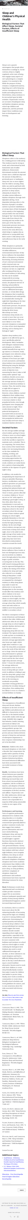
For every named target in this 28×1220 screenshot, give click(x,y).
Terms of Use (14, 1208)
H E (15, 995)
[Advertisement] (14, 48)
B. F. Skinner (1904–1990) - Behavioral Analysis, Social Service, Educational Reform (14, 1168)
